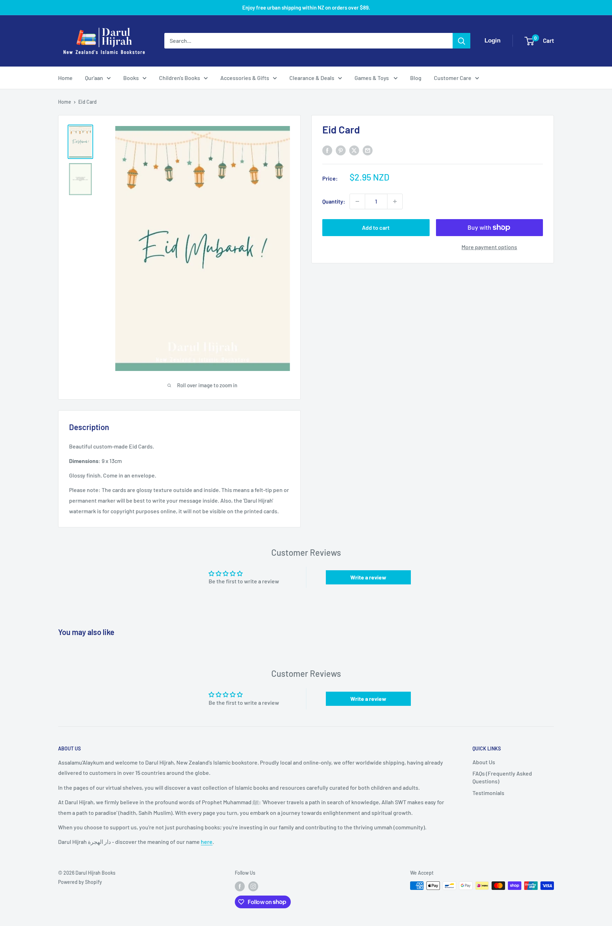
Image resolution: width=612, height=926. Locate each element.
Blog (415, 77)
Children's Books (179, 77)
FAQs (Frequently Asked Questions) (502, 777)
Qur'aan (94, 77)
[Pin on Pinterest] (341, 149)
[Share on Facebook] (327, 149)
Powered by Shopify (80, 882)
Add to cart (376, 227)
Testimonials (488, 792)
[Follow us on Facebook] (240, 886)
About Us (483, 762)
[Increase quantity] (394, 201)
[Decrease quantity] (357, 201)
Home (65, 77)
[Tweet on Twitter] (354, 149)
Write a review (368, 577)
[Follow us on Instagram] (253, 886)
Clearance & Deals (311, 77)
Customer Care (452, 77)
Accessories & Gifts (244, 77)
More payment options (489, 247)
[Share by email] (368, 149)
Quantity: (333, 201)
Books (131, 77)
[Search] (461, 40)
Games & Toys (372, 77)
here (206, 841)
